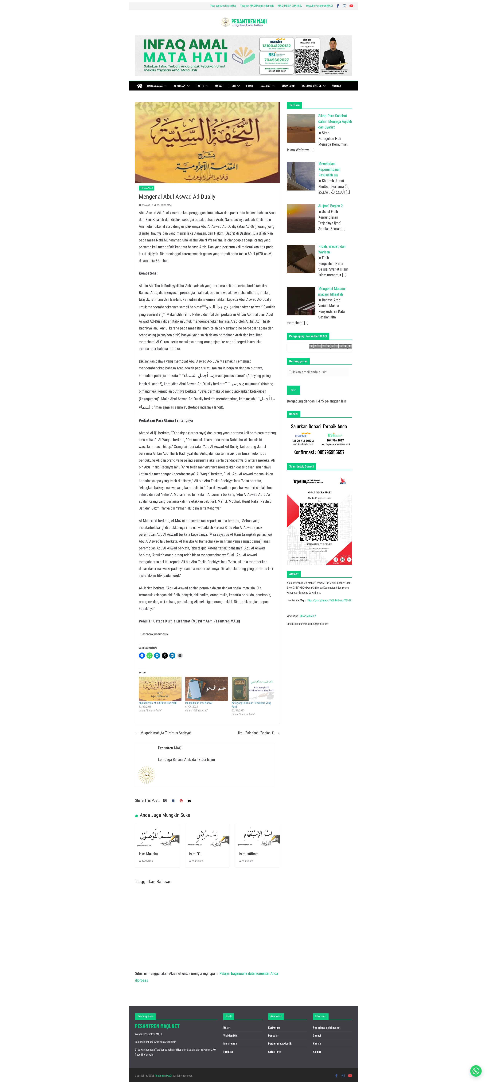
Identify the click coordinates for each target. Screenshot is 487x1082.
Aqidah (219, 85)
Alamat (317, 1051)
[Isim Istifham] (257, 827)
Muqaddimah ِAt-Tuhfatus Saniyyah (158, 702)
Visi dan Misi (230, 1035)
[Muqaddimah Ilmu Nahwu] (206, 689)
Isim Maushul (148, 854)
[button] (165, 86)
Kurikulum (274, 1027)
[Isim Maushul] (157, 827)
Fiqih (232, 85)
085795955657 (308, 616)
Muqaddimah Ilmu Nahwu (198, 702)
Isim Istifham (249, 854)
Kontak (336, 85)
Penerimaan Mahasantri (327, 1027)
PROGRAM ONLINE (311, 85)
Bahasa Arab (155, 85)
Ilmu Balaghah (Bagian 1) (256, 733)
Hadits (200, 85)
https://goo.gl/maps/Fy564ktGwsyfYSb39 (329, 600)
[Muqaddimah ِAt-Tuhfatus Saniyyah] (160, 689)
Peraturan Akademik (279, 1043)
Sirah (249, 85)
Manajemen (230, 1043)
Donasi (317, 1035)
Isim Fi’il (195, 854)
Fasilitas (228, 1051)
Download (288, 85)
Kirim (293, 390)
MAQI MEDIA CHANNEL (290, 5)
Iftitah (226, 1027)
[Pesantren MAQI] (139, 85)
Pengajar (273, 1035)
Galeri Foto (274, 1051)
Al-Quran (179, 85)
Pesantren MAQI (164, 204)
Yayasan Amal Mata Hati (223, 5)
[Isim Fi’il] (207, 827)
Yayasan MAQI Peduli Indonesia (257, 5)
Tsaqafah (265, 85)
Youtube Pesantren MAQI (319, 5)
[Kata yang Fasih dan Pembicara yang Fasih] (253, 689)
